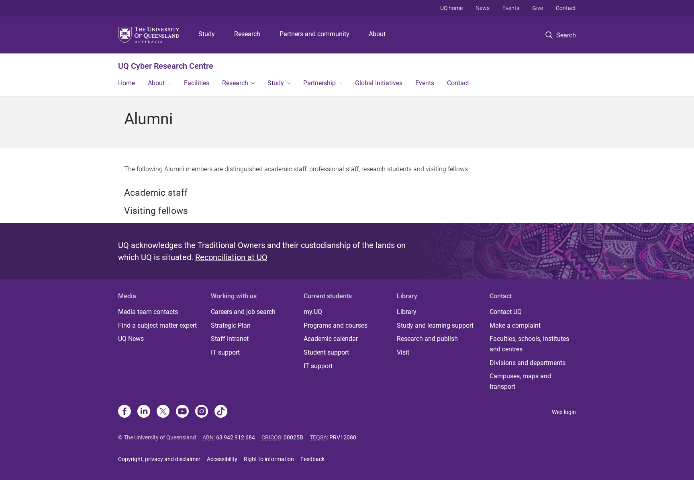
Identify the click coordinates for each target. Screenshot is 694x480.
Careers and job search (243, 312)
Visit (403, 352)
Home (126, 83)
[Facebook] (124, 412)
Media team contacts (148, 312)
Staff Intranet (230, 339)
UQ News (131, 339)
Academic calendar (331, 339)
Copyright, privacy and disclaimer (159, 459)
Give (537, 8)
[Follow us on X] (163, 412)
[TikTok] (220, 412)
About (377, 34)
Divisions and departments (527, 363)
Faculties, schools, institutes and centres (529, 344)
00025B (293, 437)
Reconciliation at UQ (231, 257)
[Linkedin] (143, 412)
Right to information (269, 459)
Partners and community (314, 34)
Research (247, 34)
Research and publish (427, 339)
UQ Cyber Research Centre (165, 66)
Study (206, 34)
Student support (326, 352)
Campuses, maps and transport (520, 381)
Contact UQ (506, 312)
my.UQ (313, 312)
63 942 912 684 (235, 437)
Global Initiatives (378, 83)
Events (510, 8)
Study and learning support (435, 325)
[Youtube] (182, 412)
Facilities (196, 83)
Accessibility (222, 459)
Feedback (312, 459)
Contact (566, 8)
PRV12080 (342, 437)
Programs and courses (335, 325)
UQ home (451, 8)
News (483, 8)
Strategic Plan (231, 325)
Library (406, 312)
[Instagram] (201, 412)
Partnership (319, 83)
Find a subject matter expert (157, 325)
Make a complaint (515, 325)
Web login (564, 412)
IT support (225, 352)
